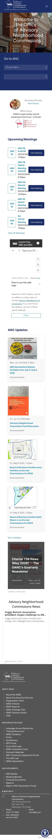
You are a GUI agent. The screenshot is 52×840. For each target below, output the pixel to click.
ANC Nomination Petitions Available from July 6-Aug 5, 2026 (23, 370)
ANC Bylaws (11, 774)
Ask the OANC (12, 817)
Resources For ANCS (12, 723)
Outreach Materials (15, 752)
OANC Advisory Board (16, 712)
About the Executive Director (19, 697)
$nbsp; (9, 27)
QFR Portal (11, 743)
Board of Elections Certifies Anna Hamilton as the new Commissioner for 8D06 (26, 470)
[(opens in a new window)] (3, 815)
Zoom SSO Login (14, 746)
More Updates (14, 537)
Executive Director (33, 100)
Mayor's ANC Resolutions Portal (21, 786)
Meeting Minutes (14, 777)
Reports (10, 783)
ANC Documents (10, 768)
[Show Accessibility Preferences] (45, 833)
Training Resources (15, 731)
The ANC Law (12, 758)
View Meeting (36, 153)
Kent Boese (33, 103)
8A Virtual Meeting (22, 219)
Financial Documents (16, 780)
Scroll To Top (43, 837)
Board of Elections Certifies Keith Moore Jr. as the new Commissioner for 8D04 (26, 520)
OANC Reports (13, 706)
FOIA (8, 715)
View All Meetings (16, 233)
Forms (9, 737)
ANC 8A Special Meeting (22, 185)
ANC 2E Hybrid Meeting (22, 202)
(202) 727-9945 (12, 812)
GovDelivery (12, 740)
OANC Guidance (13, 734)
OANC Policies (13, 703)
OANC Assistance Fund (17, 749)
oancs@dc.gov (35, 812)
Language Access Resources (19, 728)
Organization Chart (15, 700)
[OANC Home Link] (15, 5)
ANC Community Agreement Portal (22, 755)
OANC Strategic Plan (15, 709)
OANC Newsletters (15, 761)
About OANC (8, 689)
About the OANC (13, 694)
